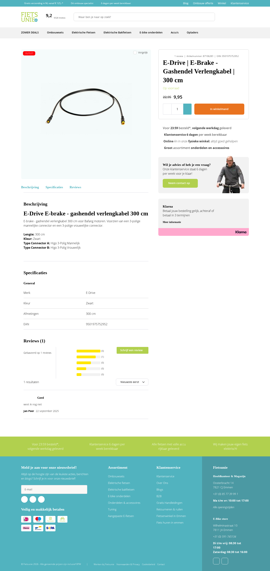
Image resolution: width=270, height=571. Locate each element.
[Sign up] (83, 489)
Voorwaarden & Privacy (128, 564)
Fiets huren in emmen (169, 522)
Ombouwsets (116, 476)
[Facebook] (24, 499)
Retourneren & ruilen (169, 509)
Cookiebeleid (148, 564)
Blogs (159, 489)
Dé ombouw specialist (82, 3)
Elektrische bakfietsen (121, 489)
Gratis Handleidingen (169, 503)
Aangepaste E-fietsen (121, 516)
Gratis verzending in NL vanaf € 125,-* (43, 3)
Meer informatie (172, 222)
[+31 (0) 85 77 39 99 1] (225, 561)
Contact (161, 564)
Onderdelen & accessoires (124, 503)
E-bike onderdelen (119, 496)
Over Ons (162, 483)
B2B (158, 496)
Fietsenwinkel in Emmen (171, 516)
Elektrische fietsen (119, 483)
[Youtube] (33, 499)
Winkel (222, 3)
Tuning (112, 509)
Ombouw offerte (203, 3)
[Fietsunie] (29, 17)
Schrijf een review (131, 350)
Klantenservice (240, 3)
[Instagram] (41, 499)
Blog (185, 3)
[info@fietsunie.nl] (216, 561)
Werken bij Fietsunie (104, 564)
